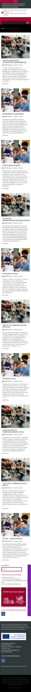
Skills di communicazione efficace (14, 326)
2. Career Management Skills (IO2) (11, 579)
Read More (5, 84)
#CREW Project (8, 65)
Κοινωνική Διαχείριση (12, 114)
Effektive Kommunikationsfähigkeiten (16, 219)
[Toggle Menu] (27, 22)
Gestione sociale (10, 274)
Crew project (10, 19)
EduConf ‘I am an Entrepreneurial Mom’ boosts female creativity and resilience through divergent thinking (13, 5)
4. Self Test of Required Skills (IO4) (11, 584)
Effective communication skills (14, 484)
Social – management (12, 538)
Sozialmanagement (11, 165)
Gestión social (9, 378)
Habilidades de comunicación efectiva (13, 431)
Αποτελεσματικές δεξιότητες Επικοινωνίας (14, 61)
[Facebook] (3, 614)
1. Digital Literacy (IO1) (7, 577)
